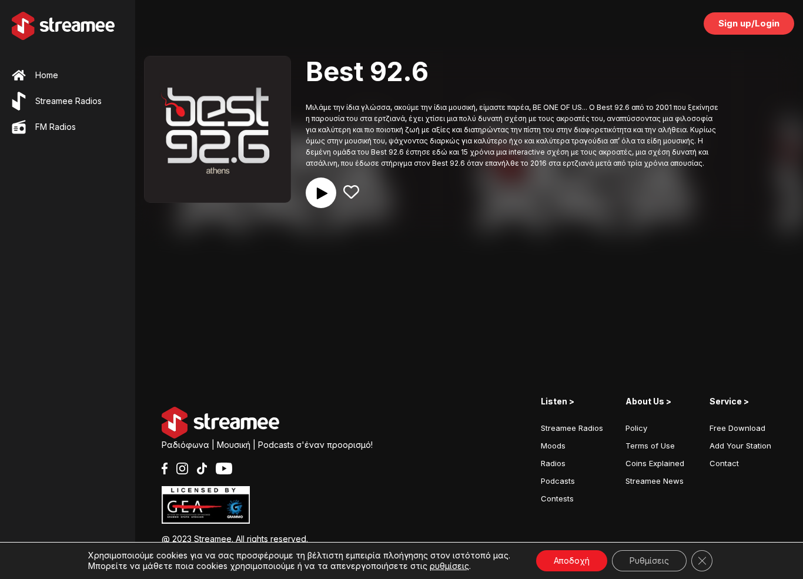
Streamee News (654, 481)
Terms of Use (650, 445)
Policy (636, 428)
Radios (553, 463)
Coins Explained (654, 463)
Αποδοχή (572, 560)
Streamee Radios (572, 428)
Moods (553, 445)
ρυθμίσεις (449, 566)
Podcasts (558, 481)
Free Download (737, 428)
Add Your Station (740, 445)
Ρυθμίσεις (649, 560)
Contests (557, 498)
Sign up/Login (748, 23)
